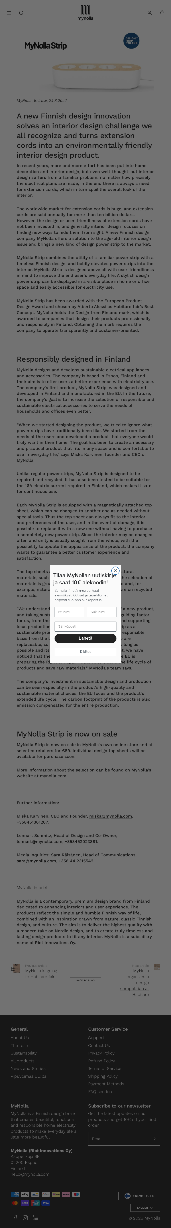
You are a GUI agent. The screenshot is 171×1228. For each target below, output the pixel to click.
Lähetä (85, 638)
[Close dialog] (115, 571)
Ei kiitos (85, 652)
